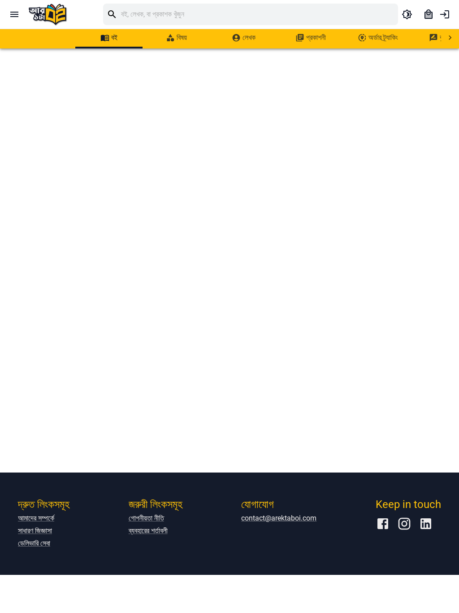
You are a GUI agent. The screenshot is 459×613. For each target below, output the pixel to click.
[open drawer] (14, 14)
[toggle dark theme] (407, 14)
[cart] (428, 14)
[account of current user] (445, 14)
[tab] (109, 37)
